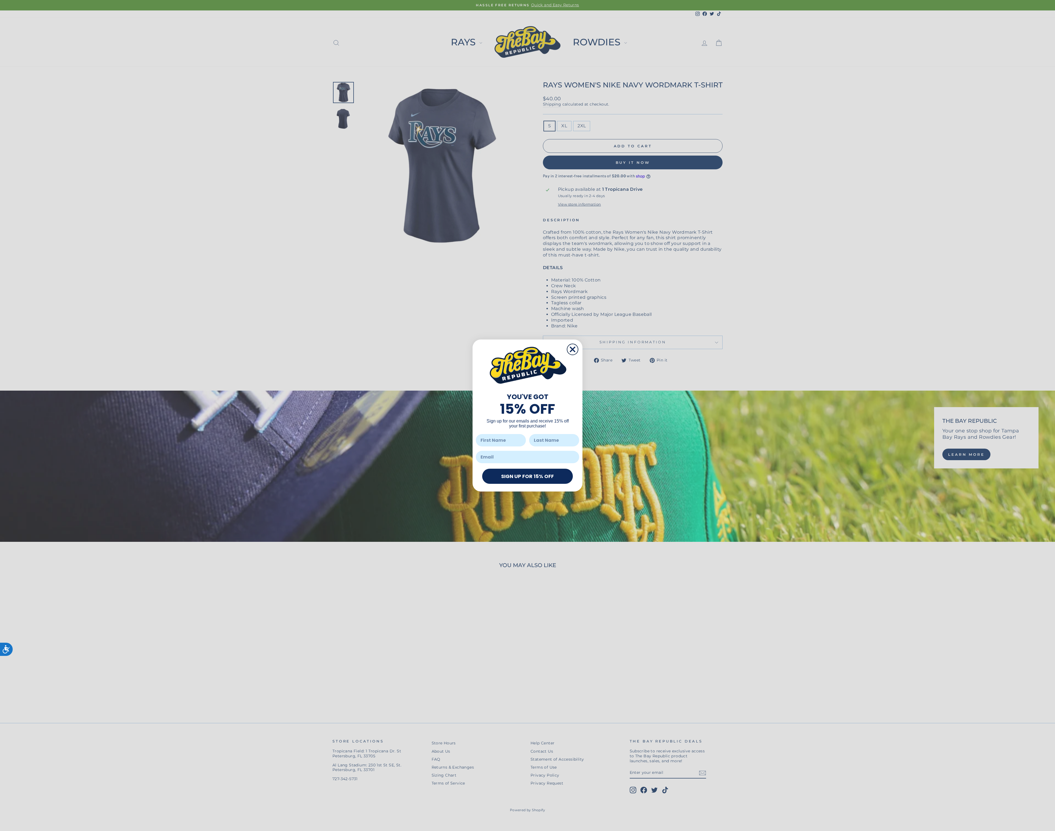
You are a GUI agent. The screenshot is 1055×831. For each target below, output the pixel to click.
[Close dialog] (572, 349)
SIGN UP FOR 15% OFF (527, 476)
